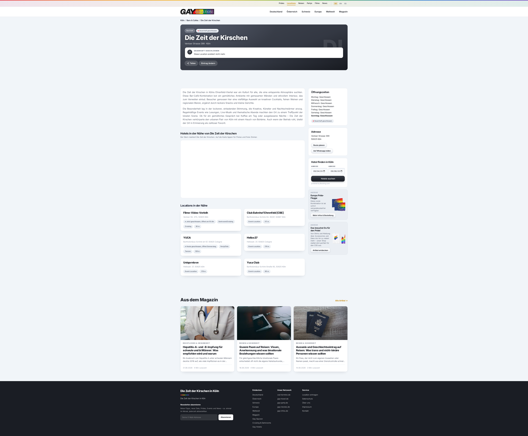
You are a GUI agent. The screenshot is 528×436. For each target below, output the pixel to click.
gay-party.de (282, 403)
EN (340, 3)
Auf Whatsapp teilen (322, 151)
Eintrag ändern (208, 63)
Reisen (301, 3)
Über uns (306, 403)
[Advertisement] (514, 218)
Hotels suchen (328, 178)
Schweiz (306, 11)
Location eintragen (310, 395)
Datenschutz (307, 399)
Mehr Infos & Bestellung (323, 215)
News (324, 3)
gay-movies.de (283, 407)
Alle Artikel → (341, 300)
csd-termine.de (283, 395)
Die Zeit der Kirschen (210, 20)
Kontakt (305, 411)
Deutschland (276, 11)
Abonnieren (226, 417)
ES (345, 3)
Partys (309, 3)
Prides (281, 3)
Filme (317, 3)
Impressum (307, 407)
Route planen (319, 145)
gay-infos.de (282, 411)
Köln (182, 20)
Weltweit (330, 11)
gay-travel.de (282, 399)
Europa (318, 11)
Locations (291, 3)
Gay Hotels (257, 427)
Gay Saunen (257, 419)
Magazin (343, 11)
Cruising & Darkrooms (261, 423)
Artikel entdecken (320, 250)
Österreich (292, 11)
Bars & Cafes (192, 20)
